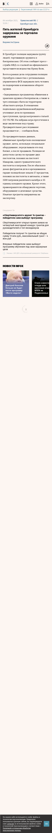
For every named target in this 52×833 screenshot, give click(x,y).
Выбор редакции (10, 9)
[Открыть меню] (47, 3)
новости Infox (13, 266)
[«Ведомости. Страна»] (6, 4)
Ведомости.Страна (11, 42)
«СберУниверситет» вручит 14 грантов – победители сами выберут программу (24, 216)
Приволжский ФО (28, 20)
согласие (10, 824)
